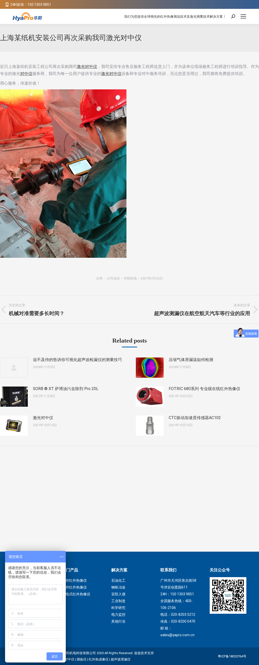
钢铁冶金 (118, 587)
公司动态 (113, 278)
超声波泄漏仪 (121, 659)
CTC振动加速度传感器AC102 (195, 417)
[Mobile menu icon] (243, 16)
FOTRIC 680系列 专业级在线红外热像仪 (204, 388)
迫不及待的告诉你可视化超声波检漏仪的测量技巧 (77, 359)
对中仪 (26, 73)
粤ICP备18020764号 (232, 656)
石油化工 (118, 580)
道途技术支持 (144, 653)
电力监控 (118, 614)
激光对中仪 (87, 66)
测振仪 (82, 659)
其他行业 (118, 621)
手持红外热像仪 (74, 580)
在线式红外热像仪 (76, 594)
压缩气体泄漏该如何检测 (191, 359)
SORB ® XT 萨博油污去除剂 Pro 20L (65, 388)
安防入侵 (118, 594)
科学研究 (118, 608)
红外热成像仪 (99, 659)
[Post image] (14, 367)
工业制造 (118, 601)
